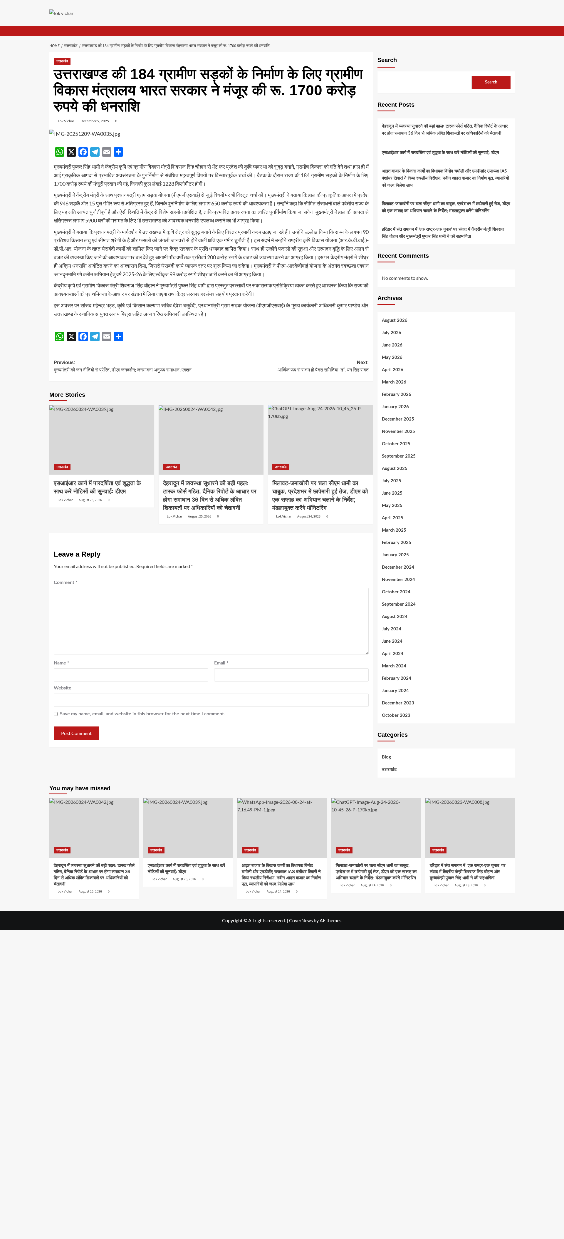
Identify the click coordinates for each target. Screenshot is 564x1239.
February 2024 (396, 678)
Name (61, 663)
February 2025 (396, 542)
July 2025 (391, 481)
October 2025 (396, 444)
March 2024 (394, 666)
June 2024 (392, 641)
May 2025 (392, 505)
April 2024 (392, 654)
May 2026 (392, 357)
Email (221, 663)
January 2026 (395, 407)
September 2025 (399, 456)
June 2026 (392, 345)
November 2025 (398, 431)
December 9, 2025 (94, 121)
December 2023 (398, 703)
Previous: (123, 366)
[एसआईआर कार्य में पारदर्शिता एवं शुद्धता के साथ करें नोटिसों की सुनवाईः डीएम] (101, 440)
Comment (66, 582)
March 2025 (394, 530)
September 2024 (399, 604)
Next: (323, 366)
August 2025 (394, 468)
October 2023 (396, 715)
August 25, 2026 (90, 500)
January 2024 (395, 691)
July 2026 (391, 333)
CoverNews (301, 920)
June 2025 (392, 493)
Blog (386, 757)
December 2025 (398, 419)
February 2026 (396, 394)
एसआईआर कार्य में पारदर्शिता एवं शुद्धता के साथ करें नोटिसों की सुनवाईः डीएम (440, 152)
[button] (511, 31)
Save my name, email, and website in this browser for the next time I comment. (142, 713)
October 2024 (396, 592)
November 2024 (398, 579)
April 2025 (392, 518)
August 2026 (394, 320)
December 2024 (398, 567)
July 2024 (391, 629)
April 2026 (392, 370)
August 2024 (394, 617)
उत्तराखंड (62, 61)
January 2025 (395, 555)
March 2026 (394, 382)
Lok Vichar (66, 121)
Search (387, 60)
